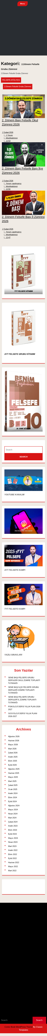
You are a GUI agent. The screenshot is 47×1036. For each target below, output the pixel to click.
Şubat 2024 (12, 822)
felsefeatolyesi (11, 138)
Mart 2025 (12, 781)
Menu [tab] (22, 4)
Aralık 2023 (12, 826)
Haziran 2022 (13, 862)
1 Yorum (8, 135)
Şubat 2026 (12, 753)
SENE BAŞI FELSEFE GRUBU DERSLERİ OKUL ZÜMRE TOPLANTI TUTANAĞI (24, 680)
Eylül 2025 (12, 765)
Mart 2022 (12, 870)
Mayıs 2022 (13, 866)
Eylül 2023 (12, 834)
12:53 (7, 141)
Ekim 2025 (12, 761)
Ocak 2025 (12, 789)
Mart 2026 (12, 749)
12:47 (7, 237)
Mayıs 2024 (13, 809)
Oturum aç (5, 1007)
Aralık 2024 (12, 793)
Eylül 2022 (12, 858)
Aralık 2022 (12, 850)
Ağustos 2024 (13, 805)
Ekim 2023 (12, 830)
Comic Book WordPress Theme (19, 1027)
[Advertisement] (23, 32)
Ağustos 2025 (13, 769)
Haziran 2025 (13, 773)
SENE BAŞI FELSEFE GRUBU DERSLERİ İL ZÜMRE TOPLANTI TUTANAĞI (22, 700)
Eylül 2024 (12, 801)
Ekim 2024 (12, 797)
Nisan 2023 (12, 842)
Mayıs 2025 (13, 777)
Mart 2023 (12, 846)
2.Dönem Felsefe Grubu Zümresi (17, 86)
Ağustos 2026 (13, 736)
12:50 (7, 189)
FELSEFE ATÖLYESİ (11, 80)
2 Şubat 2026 (7, 132)
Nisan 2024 (12, 814)
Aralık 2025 (12, 757)
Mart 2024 (12, 818)
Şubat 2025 (12, 785)
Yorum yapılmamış (12, 183)
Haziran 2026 (13, 740)
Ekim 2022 (12, 854)
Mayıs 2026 (13, 744)
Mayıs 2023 (13, 838)
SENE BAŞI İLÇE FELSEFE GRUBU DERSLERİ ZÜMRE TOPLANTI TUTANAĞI (23, 690)
